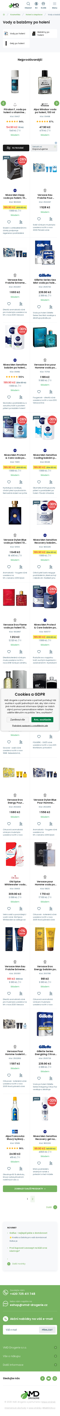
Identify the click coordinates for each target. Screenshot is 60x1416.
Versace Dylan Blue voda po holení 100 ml (14, 541)
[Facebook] (42, 1378)
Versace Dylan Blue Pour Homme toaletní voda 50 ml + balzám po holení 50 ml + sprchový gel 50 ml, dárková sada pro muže (45, 801)
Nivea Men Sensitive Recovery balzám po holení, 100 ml (45, 541)
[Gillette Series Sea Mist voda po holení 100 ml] (45, 252)
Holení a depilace (34, 14)
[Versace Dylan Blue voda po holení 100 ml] (15, 512)
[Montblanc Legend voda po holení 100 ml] (45, 682)
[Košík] (43, 5)
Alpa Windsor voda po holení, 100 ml (45, 111)
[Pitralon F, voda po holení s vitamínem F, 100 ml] (15, 82)
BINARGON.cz (49, 1407)
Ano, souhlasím (42, 719)
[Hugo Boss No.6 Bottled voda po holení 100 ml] (15, 682)
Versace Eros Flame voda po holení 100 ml (15, 626)
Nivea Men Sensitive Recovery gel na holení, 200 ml (45, 1138)
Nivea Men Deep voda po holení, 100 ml (15, 196)
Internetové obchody (15, 1407)
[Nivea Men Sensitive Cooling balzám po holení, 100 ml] (45, 428)
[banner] (14, 5)
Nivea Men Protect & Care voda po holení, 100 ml (15, 456)
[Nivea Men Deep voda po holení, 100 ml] (15, 168)
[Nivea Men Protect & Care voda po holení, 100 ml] (15, 428)
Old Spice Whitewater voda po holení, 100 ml (15, 883)
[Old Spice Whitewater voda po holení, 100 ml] (15, 854)
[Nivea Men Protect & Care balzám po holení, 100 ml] (45, 597)
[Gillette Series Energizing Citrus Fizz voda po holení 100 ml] (45, 1024)
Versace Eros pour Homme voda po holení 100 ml (45, 366)
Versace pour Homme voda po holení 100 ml (45, 883)
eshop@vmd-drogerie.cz (28, 1305)
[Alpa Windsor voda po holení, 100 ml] (45, 82)
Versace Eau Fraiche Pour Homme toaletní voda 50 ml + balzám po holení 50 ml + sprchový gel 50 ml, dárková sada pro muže (45, 196)
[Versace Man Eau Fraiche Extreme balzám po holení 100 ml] (15, 939)
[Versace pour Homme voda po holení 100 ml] (45, 854)
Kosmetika (15, 14)
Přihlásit (47, 1330)
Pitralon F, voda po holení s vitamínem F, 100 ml (15, 111)
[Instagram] (54, 1378)
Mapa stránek (48, 1401)
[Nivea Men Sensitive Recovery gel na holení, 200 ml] (45, 1109)
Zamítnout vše (17, 719)
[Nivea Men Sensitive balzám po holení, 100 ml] (15, 337)
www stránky (35, 1407)
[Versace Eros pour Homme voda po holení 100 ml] (45, 337)
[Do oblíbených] (9, 222)
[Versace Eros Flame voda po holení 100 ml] (15, 597)
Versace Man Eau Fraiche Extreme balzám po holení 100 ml (15, 968)
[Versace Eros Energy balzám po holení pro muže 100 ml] (45, 939)
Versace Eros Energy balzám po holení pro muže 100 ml (45, 968)
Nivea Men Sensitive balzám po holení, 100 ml (15, 366)
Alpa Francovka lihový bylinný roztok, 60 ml (15, 1138)
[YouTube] (48, 1378)
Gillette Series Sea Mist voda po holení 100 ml (45, 281)
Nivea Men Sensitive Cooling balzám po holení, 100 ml (45, 456)
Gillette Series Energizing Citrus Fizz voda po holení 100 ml (45, 1053)
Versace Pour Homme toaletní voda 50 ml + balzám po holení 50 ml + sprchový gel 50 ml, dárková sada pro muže (15, 1053)
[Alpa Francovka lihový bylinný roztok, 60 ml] (15, 1109)
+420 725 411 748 (22, 1294)
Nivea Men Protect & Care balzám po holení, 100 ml (45, 626)
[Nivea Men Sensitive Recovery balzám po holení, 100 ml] (45, 512)
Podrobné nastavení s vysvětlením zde (30, 725)
